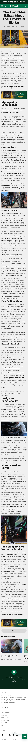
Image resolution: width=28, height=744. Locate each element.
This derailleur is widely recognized (14, 119)
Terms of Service (5, 712)
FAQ (2, 725)
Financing (4, 715)
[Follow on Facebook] (2, 735)
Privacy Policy (5, 728)
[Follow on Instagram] (10, 735)
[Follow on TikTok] (21, 735)
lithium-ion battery (9, 160)
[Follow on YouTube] (17, 735)
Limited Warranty (6, 722)
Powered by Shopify (14, 739)
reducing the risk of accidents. (12, 367)
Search (3, 730)
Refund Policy (5, 720)
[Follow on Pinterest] (13, 735)
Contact (3, 710)
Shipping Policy (5, 717)
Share (15, 630)
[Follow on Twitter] (6, 735)
